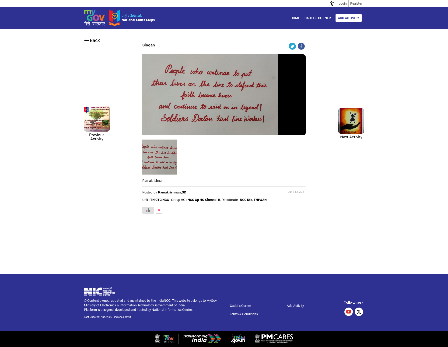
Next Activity (351, 137)
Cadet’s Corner (317, 18)
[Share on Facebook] (301, 46)
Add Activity (348, 18)
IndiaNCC (163, 300)
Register (356, 3)
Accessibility (332, 3)
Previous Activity (97, 137)
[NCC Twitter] (359, 312)
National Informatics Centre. (172, 310)
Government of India (170, 305)
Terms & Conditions (244, 314)
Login (343, 3)
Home (295, 18)
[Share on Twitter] (292, 46)
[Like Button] (148, 210)
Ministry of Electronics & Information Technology (119, 305)
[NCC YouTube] (348, 312)
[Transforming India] (202, 342)
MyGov (211, 300)
